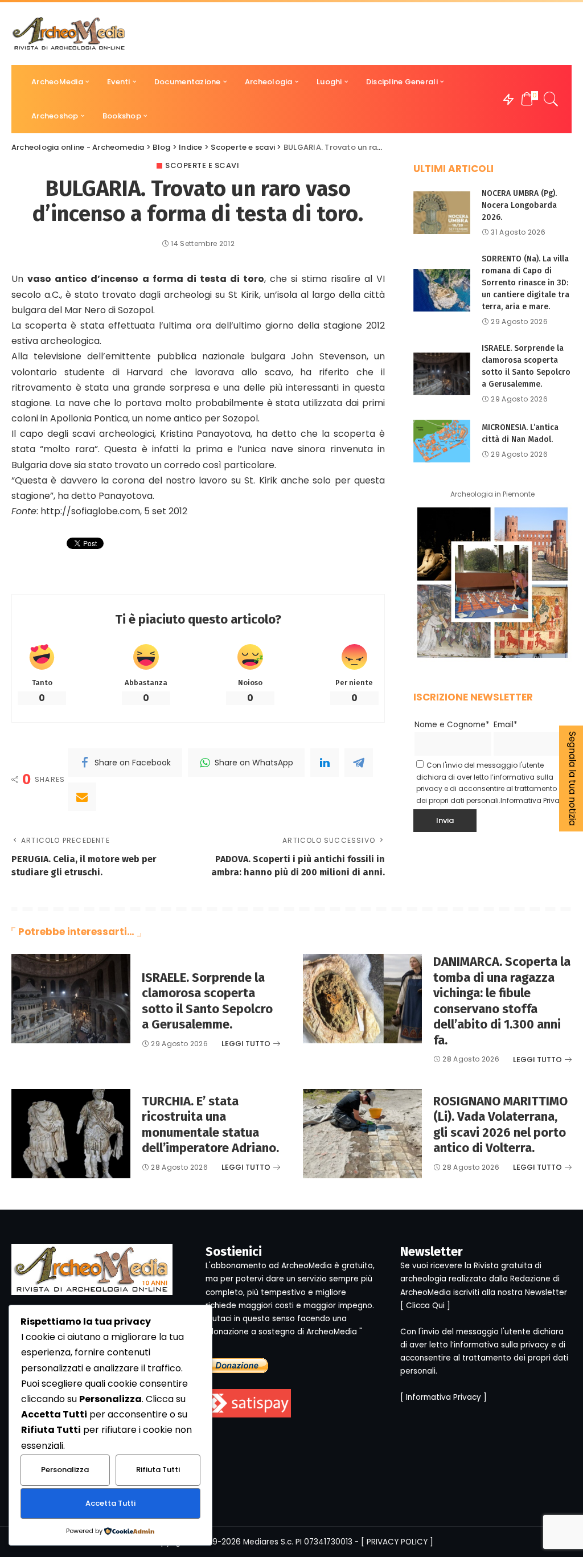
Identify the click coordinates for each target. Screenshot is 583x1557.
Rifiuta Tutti (158, 1469)
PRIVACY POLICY (397, 1541)
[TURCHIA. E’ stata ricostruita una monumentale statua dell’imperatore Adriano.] (70, 1133)
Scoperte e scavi (202, 165)
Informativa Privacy (534, 800)
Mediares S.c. (268, 1541)
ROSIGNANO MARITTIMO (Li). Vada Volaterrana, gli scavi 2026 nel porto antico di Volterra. (500, 1124)
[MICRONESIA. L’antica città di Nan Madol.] (441, 441)
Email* (506, 724)
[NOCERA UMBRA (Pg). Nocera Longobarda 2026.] (441, 212)
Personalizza (65, 1469)
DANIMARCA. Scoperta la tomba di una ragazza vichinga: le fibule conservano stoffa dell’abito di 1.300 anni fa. (501, 1001)
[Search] (551, 99)
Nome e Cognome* (452, 724)
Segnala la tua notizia (572, 778)
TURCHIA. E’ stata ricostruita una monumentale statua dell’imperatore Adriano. (210, 1124)
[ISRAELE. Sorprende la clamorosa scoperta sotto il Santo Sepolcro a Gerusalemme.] (441, 374)
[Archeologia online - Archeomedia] (68, 34)
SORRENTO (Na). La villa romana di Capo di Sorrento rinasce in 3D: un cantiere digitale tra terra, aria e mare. (525, 283)
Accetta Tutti (110, 1503)
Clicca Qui (425, 1305)
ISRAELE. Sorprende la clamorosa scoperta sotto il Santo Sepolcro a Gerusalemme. (207, 1001)
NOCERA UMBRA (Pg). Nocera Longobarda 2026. (519, 205)
